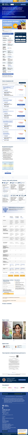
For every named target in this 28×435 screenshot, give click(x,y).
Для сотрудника (11, 217)
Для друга (10, 219)
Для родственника (11, 218)
